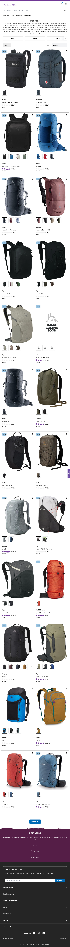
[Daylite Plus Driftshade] (18, 324)
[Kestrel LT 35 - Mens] (52, 643)
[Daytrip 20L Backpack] (52, 324)
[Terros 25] (18, 643)
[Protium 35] (18, 770)
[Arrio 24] (18, 515)
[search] (65, 10)
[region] (34, 933)
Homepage (6, 15)
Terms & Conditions (8, 938)
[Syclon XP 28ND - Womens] (52, 515)
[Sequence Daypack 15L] (52, 196)
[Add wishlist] (32, 51)
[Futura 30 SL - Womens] (18, 196)
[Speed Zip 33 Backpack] (52, 579)
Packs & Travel (19, 15)
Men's (35, 38)
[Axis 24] (52, 706)
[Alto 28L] (18, 706)
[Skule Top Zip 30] (52, 68)
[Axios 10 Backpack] (18, 451)
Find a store (36, 851)
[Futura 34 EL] (18, 387)
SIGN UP (60, 880)
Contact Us (36, 857)
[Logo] (10, 4)
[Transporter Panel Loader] (18, 260)
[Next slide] (65, 38)
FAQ (36, 845)
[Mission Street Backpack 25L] (18, 68)
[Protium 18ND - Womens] (52, 770)
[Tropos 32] (18, 579)
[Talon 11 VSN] (52, 260)
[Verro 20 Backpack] (52, 387)
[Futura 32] (52, 132)
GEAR (12, 15)
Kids (12, 38)
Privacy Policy (63, 938)
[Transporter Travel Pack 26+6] (18, 132)
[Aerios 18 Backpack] (52, 451)
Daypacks (28, 15)
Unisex (57, 38)
